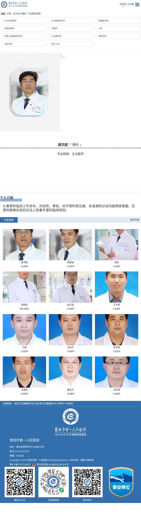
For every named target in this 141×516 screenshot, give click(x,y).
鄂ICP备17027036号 (20, 464)
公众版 (130, 4)
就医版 (123, 4)
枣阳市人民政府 (65, 403)
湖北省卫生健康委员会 (46, 403)
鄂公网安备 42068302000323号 (53, 464)
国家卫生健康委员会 (24, 403)
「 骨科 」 (75, 145)
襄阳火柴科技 (87, 460)
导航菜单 (137, 4)
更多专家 (134, 220)
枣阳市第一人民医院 (14, 4)
